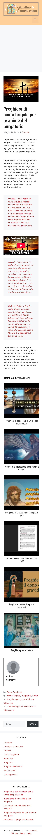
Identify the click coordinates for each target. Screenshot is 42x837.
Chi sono (14, 833)
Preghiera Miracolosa (13, 766)
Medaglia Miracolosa (13, 746)
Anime (10, 695)
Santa (35, 695)
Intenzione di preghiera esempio (18, 819)
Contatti (33, 831)
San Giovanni (10, 770)
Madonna (8, 742)
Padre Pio (8, 758)
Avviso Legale (25, 833)
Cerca (32, 724)
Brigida (17, 695)
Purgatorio (26, 695)
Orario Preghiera (14, 692)
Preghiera (8, 762)
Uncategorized (10, 774)
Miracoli (7, 750)
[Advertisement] (21, 47)
